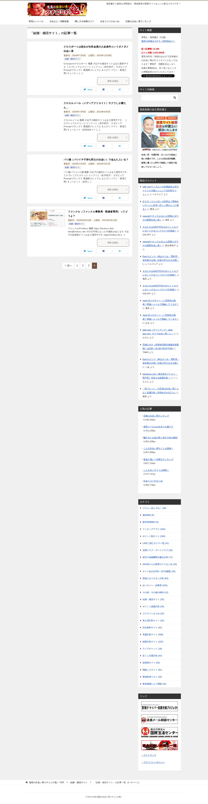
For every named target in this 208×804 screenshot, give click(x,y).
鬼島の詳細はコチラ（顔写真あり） (158, 41)
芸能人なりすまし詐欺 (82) (155, 578)
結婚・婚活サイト (72, 59)
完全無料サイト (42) (152, 627)
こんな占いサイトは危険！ (156, 470)
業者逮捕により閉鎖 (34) (154, 684)
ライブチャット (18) (152, 648)
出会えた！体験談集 (59, 21)
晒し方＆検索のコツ (84, 21)
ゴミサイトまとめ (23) (153, 613)
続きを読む (113, 81)
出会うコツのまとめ (109, 21)
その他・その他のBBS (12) (155, 592)
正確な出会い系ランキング (138, 21)
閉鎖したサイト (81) (152, 670)
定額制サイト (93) (151, 662)
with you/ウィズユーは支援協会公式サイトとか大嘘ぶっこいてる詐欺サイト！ (161, 190)
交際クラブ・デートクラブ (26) (158, 550)
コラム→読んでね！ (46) (154, 508)
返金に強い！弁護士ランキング (158, 459)
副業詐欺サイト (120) (153, 641)
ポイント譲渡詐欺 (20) (153, 606)
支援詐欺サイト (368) (153, 634)
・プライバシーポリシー (153, 762)
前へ (69, 265)
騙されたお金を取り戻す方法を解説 (160, 437)
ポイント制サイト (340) (154, 536)
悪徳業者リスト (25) (152, 677)
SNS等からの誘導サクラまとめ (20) (160, 564)
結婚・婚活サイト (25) (153, 599)
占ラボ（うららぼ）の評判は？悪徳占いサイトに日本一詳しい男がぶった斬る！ (161, 205)
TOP (46, 782)
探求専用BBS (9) (151, 522)
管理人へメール (36, 21)
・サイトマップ (148, 755)
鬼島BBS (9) (148, 515)
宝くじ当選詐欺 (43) (152, 655)
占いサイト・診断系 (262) (155, 585)
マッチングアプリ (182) (154, 529)
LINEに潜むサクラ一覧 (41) (156, 543)
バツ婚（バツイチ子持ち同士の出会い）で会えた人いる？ (96, 159)
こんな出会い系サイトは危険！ (158, 448)
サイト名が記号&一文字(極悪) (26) (159, 571)
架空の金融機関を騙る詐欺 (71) (158, 557)
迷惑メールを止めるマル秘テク (158, 426)
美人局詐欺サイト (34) (153, 620)
